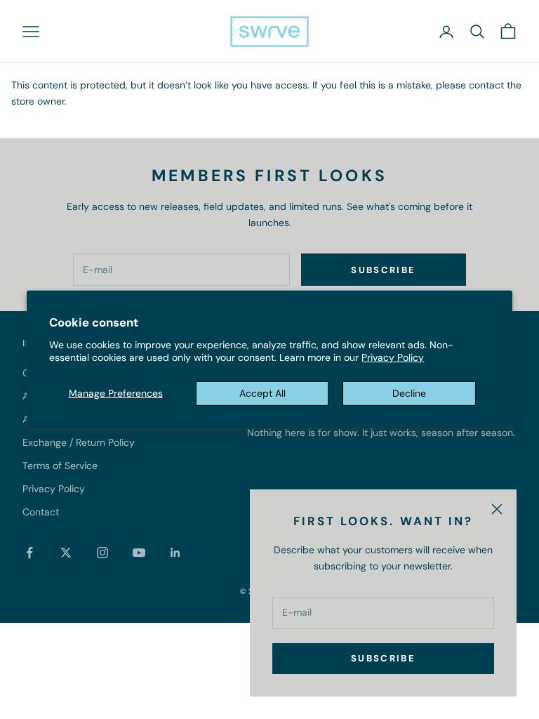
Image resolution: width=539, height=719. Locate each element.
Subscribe (383, 658)
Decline (409, 393)
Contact (40, 512)
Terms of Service (60, 465)
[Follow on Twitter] (66, 553)
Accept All (262, 393)
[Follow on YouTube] (139, 553)
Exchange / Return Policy (78, 442)
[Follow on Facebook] (29, 553)
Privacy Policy (392, 357)
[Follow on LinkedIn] (175, 553)
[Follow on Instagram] (102, 553)
